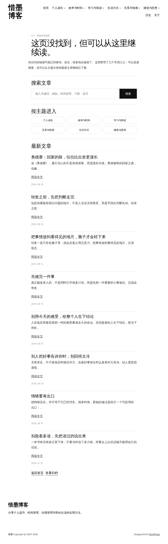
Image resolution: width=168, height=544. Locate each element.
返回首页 (37, 473)
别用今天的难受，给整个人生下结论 (62, 316)
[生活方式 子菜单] (120, 8)
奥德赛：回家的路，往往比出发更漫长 (64, 157)
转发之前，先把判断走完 (52, 197)
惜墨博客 (15, 11)
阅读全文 (37, 177)
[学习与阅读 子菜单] (103, 8)
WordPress (154, 534)
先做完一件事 (43, 276)
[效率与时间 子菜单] (84, 8)
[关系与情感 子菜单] (139, 8)
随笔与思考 (120, 130)
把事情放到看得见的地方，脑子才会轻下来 (68, 236)
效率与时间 (84, 120)
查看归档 (51, 473)
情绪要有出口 (43, 396)
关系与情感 (48, 130)
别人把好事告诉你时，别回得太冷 (60, 356)
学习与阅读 (120, 120)
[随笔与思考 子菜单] (159, 8)
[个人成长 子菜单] (64, 8)
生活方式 (84, 130)
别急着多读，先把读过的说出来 (58, 436)
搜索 (128, 93)
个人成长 (48, 120)
